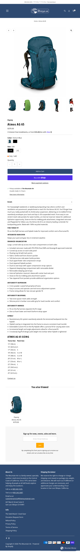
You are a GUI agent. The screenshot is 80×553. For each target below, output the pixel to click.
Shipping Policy (11, 531)
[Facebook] (6, 538)
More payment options (40, 183)
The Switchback (51, 2)
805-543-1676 (28, 2)
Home (36, 21)
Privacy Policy (11, 524)
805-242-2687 (18, 493)
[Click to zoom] (71, 30)
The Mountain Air (25, 544)
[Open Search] (65, 11)
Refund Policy (11, 520)
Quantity (11, 160)
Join (40, 445)
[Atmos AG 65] (16, 404)
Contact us (11, 378)
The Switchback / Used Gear (16, 514)
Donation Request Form (14, 517)
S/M (10, 151)
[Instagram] (9, 538)
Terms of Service (12, 527)
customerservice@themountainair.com (20, 499)
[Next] (13, 30)
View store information (17, 194)
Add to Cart (40, 171)
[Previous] (9, 30)
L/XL (18, 151)
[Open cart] (73, 11)
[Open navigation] (7, 10)
